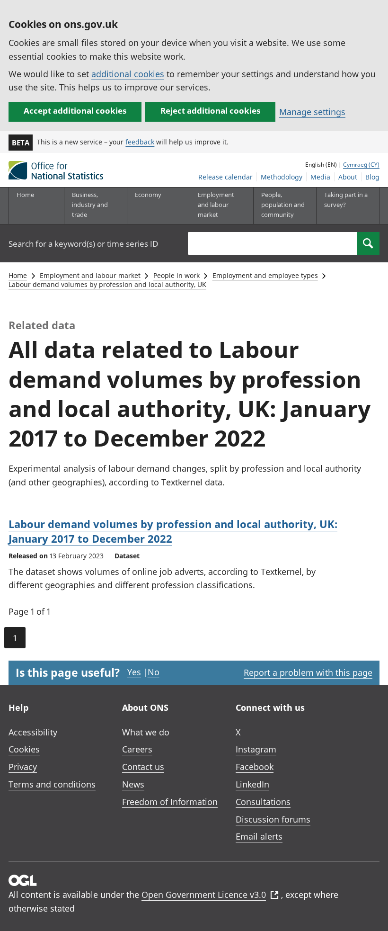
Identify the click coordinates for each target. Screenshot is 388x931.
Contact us (143, 766)
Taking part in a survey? (346, 199)
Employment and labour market (90, 275)
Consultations (263, 801)
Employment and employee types (265, 275)
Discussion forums (273, 819)
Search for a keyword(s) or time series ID (83, 243)
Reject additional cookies (210, 110)
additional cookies (127, 74)
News (133, 784)
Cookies (24, 749)
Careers (137, 749)
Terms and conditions (52, 784)
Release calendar (225, 176)
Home (25, 194)
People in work (176, 275)
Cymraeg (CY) (361, 165)
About (347, 176)
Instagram (256, 749)
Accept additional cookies (75, 110)
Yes (134, 672)
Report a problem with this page (308, 672)
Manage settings (312, 111)
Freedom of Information (170, 801)
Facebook (254, 766)
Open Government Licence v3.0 (203, 894)
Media (320, 176)
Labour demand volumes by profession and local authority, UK (107, 284)
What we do (145, 732)
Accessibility (33, 732)
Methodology (281, 176)
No (153, 672)
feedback (139, 141)
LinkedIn (252, 784)
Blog (372, 176)
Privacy (23, 766)
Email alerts (259, 836)
